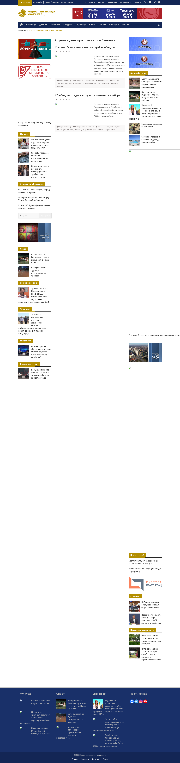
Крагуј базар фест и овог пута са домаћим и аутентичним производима (151, 83)
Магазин (125, 24)
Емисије (113, 24)
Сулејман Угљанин (110, 130)
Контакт (101, 2)
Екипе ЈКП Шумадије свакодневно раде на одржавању (34, 206)
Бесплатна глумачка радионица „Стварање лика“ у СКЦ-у (143, 562)
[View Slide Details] (145, 352)
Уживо (136, 2)
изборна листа (103, 127)
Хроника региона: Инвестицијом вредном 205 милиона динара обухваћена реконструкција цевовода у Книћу (34, 295)
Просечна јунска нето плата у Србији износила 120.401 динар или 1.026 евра (151, 619)
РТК (69, 51)
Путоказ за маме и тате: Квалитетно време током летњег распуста (151, 639)
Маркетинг (112, 2)
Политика (55, 24)
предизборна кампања (106, 80)
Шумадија (81, 24)
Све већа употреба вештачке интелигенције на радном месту (39, 157)
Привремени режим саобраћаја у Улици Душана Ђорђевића (33, 198)
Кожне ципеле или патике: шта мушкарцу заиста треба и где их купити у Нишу (40, 171)
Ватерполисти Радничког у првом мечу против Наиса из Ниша (150, 96)
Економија (31, 24)
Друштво (43, 24)
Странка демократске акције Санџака (96, 83)
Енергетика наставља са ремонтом (151, 125)
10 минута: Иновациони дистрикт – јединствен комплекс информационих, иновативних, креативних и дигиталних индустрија (33, 324)
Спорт (92, 24)
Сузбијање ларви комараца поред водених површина (34, 191)
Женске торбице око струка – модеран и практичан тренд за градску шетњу (40, 143)
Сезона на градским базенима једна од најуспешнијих (150, 139)
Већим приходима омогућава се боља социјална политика (150, 605)
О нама (90, 2)
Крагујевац (68, 24)
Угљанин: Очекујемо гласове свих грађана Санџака (85, 47)
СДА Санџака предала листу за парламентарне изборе (87, 95)
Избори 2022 (80, 80)
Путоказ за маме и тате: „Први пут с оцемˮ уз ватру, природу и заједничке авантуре (151, 654)
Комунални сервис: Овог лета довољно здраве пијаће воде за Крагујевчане (40, 373)
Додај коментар (65, 80)
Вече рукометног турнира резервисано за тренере (39, 271)
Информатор (125, 2)
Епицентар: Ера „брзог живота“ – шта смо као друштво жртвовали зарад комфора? (41, 351)
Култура (102, 24)
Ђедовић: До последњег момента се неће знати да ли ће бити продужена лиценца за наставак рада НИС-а (145, 112)
